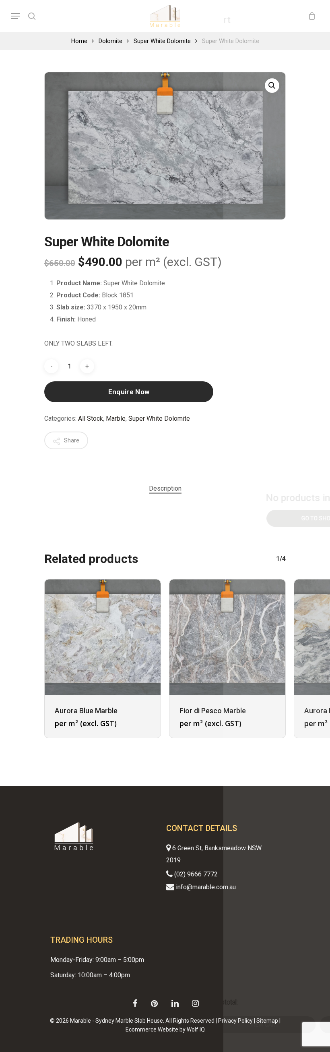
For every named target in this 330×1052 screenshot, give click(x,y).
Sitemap (267, 1020)
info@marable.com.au (205, 887)
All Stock (90, 418)
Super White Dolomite (162, 41)
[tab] (165, 488)
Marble (116, 418)
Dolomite (110, 41)
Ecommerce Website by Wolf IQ (165, 1029)
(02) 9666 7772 (195, 874)
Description (165, 488)
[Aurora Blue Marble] (103, 637)
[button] (272, 85)
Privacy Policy (235, 1020)
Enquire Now (129, 392)
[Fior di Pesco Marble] (227, 637)
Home (79, 41)
